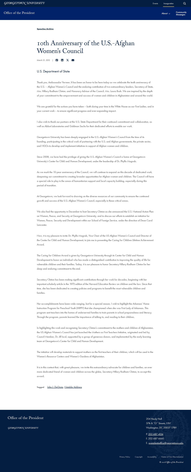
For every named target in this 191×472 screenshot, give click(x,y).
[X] (67, 60)
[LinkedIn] (62, 60)
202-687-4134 (155, 434)
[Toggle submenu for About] (169, 13)
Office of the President (19, 13)
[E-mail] (72, 60)
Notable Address (73, 387)
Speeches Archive (45, 29)
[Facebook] (56, 60)
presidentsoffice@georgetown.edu (166, 443)
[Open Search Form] (184, 3)
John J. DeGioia (55, 387)
